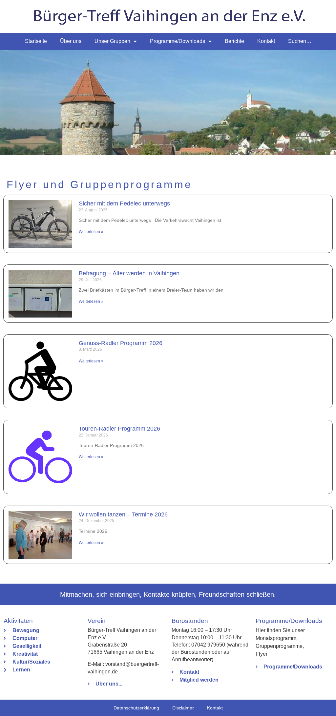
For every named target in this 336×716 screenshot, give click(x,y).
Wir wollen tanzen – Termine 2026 (123, 514)
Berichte (234, 41)
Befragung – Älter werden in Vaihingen (129, 273)
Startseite (36, 41)
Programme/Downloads (177, 41)
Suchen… (299, 41)
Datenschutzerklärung (136, 707)
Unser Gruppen (112, 41)
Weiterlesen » (91, 231)
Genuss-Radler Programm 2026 (120, 343)
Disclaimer (183, 707)
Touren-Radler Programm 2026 (119, 428)
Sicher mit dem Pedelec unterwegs (124, 203)
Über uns (70, 41)
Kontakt (266, 41)
